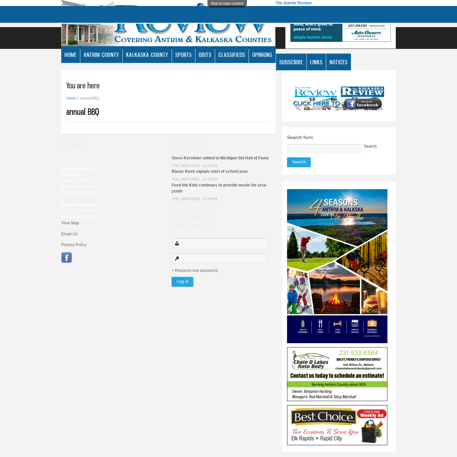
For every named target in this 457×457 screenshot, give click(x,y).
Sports (183, 54)
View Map (70, 223)
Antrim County (101, 54)
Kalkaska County (147, 54)
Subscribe (291, 62)
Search (370, 146)
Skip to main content (227, 3)
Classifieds (231, 54)
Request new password (196, 270)
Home (71, 54)
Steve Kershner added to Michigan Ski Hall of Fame (220, 158)
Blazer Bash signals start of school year (210, 171)
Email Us (69, 234)
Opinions (262, 54)
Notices (339, 62)
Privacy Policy (74, 244)
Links (316, 62)
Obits (205, 54)
